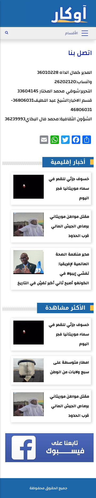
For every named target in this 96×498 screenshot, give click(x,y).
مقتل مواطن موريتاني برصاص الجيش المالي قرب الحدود (69, 226)
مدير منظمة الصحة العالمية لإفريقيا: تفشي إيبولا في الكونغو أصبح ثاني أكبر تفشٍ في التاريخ (53, 269)
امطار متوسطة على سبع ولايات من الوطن (69, 367)
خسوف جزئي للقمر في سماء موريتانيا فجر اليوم (69, 188)
